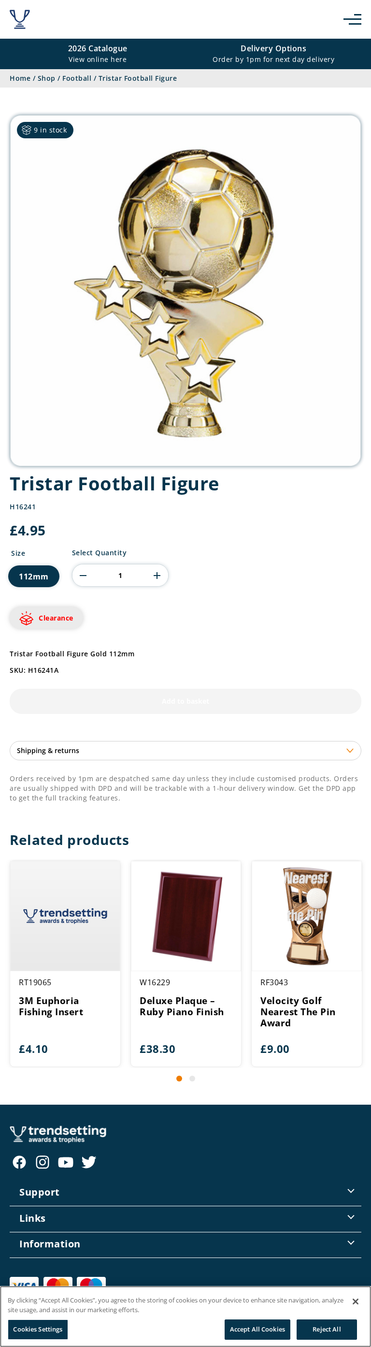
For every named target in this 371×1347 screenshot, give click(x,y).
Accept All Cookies (257, 1329)
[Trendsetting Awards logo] (20, 19)
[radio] (33, 576)
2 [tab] (192, 1078)
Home (20, 78)
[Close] (355, 1301)
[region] (185, 1316)
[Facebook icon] (19, 1162)
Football (76, 78)
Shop (47, 78)
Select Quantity (99, 552)
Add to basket (185, 701)
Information (50, 1243)
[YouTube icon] (65, 1162)
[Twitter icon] (89, 1162)
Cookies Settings (37, 1329)
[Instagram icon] (42, 1162)
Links (32, 1218)
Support (39, 1192)
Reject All (327, 1329)
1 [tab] (179, 1078)
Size (18, 553)
